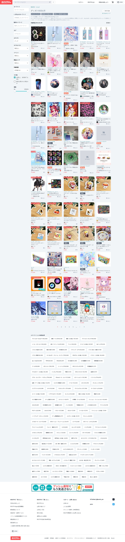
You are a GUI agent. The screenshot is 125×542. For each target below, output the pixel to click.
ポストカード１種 (51, 119)
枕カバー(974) (35, 465)
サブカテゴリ (17, 45)
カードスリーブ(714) (57, 471)
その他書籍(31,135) (85, 360)
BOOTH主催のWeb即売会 (44, 519)
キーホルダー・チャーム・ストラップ (54, 41)
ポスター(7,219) (71, 410)
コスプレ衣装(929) (47, 465)
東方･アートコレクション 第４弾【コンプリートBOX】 (54, 269)
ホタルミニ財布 (68, 317)
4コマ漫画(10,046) (36, 399)
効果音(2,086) (44, 449)
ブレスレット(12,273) (98, 383)
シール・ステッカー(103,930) (39, 344)
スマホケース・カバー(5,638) (39, 421)
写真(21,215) (68, 371)
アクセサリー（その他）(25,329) (40, 371)
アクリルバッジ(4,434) (100, 427)
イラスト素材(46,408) (37, 355)
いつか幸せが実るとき (53, 193)
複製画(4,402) (49, 432)
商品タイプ (17, 60)
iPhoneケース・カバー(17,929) (63, 377)
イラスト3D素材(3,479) (100, 432)
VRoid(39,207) (60, 360)
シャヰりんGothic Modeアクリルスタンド (38, 193)
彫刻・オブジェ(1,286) (54, 460)
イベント (16, 52)
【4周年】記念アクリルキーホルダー (87, 143)
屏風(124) (75, 477)
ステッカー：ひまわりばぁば (70, 193)
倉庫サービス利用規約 (60, 538)
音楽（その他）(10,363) (84, 394)
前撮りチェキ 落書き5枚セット (38, 69)
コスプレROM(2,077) (68, 449)
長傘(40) (84, 477)
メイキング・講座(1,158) (69, 460)
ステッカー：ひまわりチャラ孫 (86, 195)
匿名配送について (15, 509)
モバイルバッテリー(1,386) (38, 460)
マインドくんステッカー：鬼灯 (54, 219)
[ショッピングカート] (113, 2)
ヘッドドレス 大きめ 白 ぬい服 (71, 95)
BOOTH (33, 7)
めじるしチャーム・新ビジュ (37, 143)
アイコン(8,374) (104, 405)
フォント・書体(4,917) (52, 427)
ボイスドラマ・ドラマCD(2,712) (88, 438)
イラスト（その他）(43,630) (97, 355)
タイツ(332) (44, 477)
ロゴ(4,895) (65, 427)
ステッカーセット (35, 119)
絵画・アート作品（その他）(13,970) (41, 383)
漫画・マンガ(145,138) (56, 338)
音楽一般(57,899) (51, 349)
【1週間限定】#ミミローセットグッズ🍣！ (103, 168)
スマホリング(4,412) (37, 432)
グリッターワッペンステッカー (86, 119)
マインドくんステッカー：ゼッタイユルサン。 (86, 219)
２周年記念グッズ (84, 271)
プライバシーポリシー (79, 538)
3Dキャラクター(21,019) (81, 371)
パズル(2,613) (103, 438)
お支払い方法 (40, 509)
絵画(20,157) (94, 371)
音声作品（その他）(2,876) (61, 438)
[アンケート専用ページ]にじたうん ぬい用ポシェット (103, 245)
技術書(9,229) (58, 405)
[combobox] (32, 2)
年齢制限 (16, 67)
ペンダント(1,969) (95, 449)
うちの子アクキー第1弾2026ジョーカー (87, 93)
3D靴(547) (89, 471)
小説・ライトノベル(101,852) (57, 344)
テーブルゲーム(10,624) (96, 388)
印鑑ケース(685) (70, 471)
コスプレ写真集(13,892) (59, 383)
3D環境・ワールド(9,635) (78, 399)
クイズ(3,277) (35, 438)
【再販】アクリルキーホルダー (86, 294)
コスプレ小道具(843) (90, 465)
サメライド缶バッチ (36, 293)
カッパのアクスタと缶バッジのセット (37, 44)
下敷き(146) (66, 477)
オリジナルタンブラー (36, 93)
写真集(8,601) (80, 405)
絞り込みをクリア (106, 13)
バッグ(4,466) (87, 427)
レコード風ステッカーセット (54, 294)
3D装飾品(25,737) (91, 366)
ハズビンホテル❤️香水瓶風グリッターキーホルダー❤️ (54, 170)
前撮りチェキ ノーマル (86, 69)
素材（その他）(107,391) (72, 338)
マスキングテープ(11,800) (64, 388)
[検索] (50, 2)
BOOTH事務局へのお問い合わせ (72, 513)
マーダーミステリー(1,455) (86, 454)
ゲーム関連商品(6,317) (57, 416)
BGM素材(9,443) (47, 405)
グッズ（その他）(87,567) (86, 344)
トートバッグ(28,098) (63, 366)
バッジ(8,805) (69, 405)
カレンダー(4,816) (76, 427)
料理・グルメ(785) (103, 465)
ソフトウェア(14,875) (96, 377)
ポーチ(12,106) (51, 388)
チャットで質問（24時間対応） (72, 509)
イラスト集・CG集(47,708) (94, 349)
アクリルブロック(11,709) (81, 388)
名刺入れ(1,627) (73, 454)
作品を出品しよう (103, 2)
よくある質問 (67, 506)
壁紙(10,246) (97, 394)
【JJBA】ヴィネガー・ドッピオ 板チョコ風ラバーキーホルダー (54, 69)
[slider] (15, 91)
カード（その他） (51, 267)
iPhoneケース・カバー (52, 191)
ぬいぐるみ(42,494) (37, 360)
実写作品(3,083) (47, 438)
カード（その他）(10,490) (38, 394)
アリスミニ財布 (35, 317)
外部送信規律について (91, 538)
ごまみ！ (98, 145)
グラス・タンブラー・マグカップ (38, 91)
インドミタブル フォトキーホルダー (103, 44)
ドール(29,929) (36, 366)
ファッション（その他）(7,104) (99, 410)
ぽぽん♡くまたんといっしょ (54, 44)
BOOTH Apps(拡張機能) (17, 506)
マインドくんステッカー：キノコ (103, 193)
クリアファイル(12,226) (37, 388)
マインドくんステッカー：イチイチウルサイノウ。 (54, 243)
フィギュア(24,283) (56, 371)
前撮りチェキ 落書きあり (70, 69)
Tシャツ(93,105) (72, 344)
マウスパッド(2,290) (98, 443)
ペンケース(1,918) (46, 454)
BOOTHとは (91, 2)
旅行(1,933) (35, 454)
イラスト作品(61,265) (37, 349)
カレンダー (99, 67)
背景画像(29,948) (98, 360)
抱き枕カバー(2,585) (47, 443)
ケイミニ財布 (67, 293)
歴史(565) (80, 471)
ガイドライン (70, 538)
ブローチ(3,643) (86, 432)
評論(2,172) (35, 449)
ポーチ (32, 267)
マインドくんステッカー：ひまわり (37, 219)
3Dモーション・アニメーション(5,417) (59, 421)
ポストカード (50, 117)
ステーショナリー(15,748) (80, 377)
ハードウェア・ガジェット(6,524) (40, 416)
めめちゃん (83, 169)
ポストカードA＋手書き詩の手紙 (71, 168)
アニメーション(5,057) (37, 427)
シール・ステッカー (35, 117)
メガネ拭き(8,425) (91, 405)
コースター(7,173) (83, 410)
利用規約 (52, 538)
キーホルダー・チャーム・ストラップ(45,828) (58, 355)
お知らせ (66, 503)
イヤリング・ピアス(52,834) (78, 349)
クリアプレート (100, 317)
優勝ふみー (99, 295)
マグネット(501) (100, 471)
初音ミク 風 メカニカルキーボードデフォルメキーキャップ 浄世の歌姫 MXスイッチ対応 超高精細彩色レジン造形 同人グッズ (87, 318)
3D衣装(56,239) (63, 349)
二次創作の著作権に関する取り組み (20, 526)
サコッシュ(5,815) (87, 416)
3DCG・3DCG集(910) (61, 465)
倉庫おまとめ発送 (42, 516)
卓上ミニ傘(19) (93, 477)
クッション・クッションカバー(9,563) (98, 399)
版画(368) (34, 477)
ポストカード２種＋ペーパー (70, 119)
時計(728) (46, 471)
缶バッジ (33, 41)
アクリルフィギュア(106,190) (89, 338)
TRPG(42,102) (49, 360)
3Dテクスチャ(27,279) (78, 366)
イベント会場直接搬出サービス (18, 516)
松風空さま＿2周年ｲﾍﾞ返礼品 (70, 46)
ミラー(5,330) (75, 421)
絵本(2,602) (35, 443)
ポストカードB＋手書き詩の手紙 (71, 143)
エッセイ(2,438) (74, 443)
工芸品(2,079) (55, 449)
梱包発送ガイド (14, 519)
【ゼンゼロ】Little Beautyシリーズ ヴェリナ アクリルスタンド (38, 168)
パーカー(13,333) (73, 383)
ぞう (32, 269)
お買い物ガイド (41, 506)
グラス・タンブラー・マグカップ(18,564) (42, 377)
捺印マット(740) (36, 471)
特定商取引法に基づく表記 (104, 538)
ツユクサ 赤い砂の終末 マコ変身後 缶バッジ (103, 119)
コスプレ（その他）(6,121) (73, 416)
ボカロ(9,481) (35, 405)
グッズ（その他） (35, 67)
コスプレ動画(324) (55, 477)
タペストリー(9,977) (64, 399)
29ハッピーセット (52, 145)
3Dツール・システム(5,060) (90, 421)
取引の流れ (40, 513)
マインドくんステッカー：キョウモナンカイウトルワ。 (70, 219)
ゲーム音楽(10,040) (50, 399)
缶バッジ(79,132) (101, 344)
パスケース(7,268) (59, 410)
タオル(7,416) (47, 410)
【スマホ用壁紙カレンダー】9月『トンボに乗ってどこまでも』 (103, 69)
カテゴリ (16, 38)
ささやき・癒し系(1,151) (85, 460)
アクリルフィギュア (68, 41)
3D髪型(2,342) (85, 443)
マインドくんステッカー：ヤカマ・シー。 (37, 243)
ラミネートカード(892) (75, 465)
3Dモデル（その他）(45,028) (80, 355)
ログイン (81, 2)
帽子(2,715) (74, 438)
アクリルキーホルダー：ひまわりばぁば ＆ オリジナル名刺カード (71, 245)
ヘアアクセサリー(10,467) (55, 394)
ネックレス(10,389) (70, 394)
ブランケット (99, 217)
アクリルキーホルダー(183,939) (39, 338)
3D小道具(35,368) (72, 360)
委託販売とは (14, 522)
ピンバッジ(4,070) (73, 432)
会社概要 (46, 538)
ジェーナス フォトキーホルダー (86, 44)
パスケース (66, 267)
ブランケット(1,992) (82, 449)
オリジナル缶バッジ (52, 93)
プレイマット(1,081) (99, 460)
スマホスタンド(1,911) (59, 454)
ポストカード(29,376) (49, 366)
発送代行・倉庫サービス (17, 513)
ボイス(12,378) (85, 383)
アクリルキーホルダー (85, 91)
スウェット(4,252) (61, 432)
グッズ (38, 7)
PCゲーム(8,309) (36, 410)
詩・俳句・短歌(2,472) (61, 443)
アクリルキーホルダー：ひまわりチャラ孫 (86, 245)
